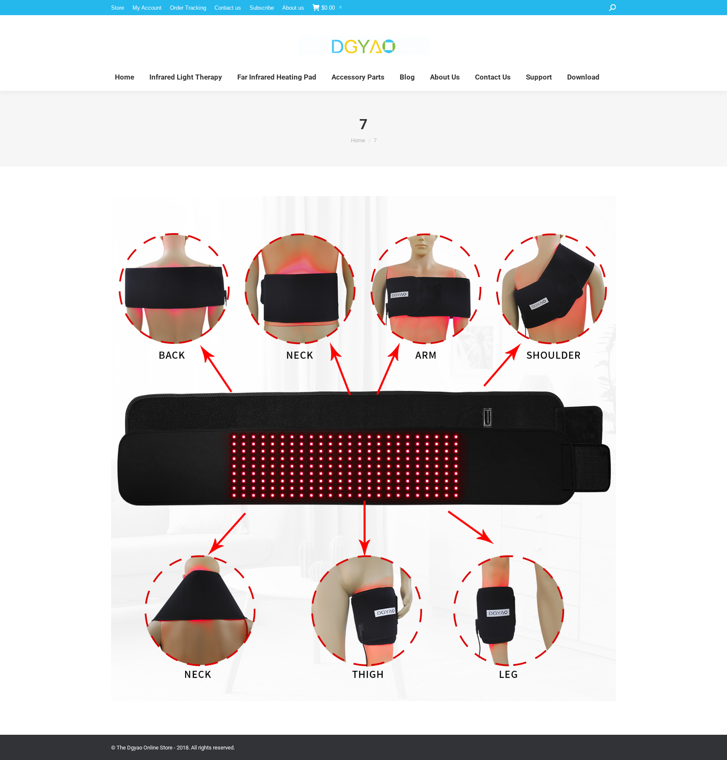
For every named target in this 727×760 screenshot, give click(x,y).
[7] (363, 448)
